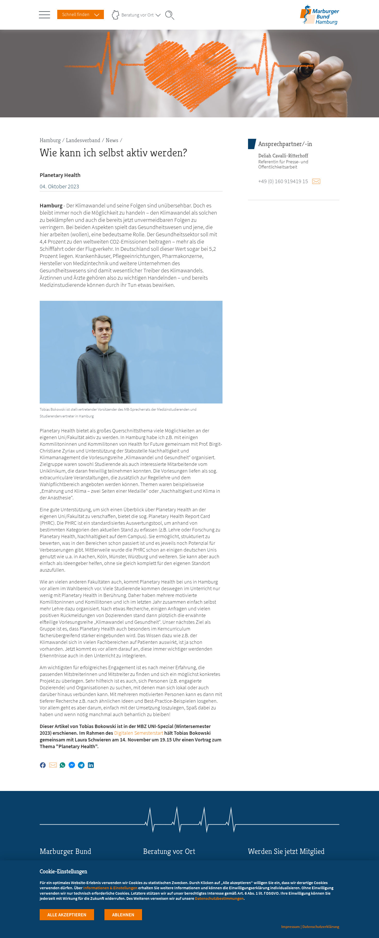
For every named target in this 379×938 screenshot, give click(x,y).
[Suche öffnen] (171, 15)
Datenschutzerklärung (320, 926)
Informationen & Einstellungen (110, 887)
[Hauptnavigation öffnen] (45, 13)
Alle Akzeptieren (66, 915)
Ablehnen (123, 915)
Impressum (290, 926)
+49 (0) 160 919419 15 (283, 181)
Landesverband (83, 140)
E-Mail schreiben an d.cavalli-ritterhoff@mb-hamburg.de (317, 181)
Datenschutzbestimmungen (219, 898)
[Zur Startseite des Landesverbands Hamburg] (318, 21)
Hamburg (50, 140)
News (112, 140)
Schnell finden (75, 14)
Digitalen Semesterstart (138, 733)
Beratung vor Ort (137, 15)
